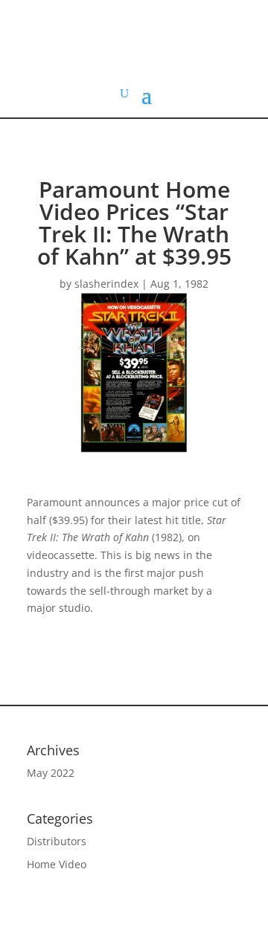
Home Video (56, 864)
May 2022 (50, 773)
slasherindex (106, 284)
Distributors (56, 841)
